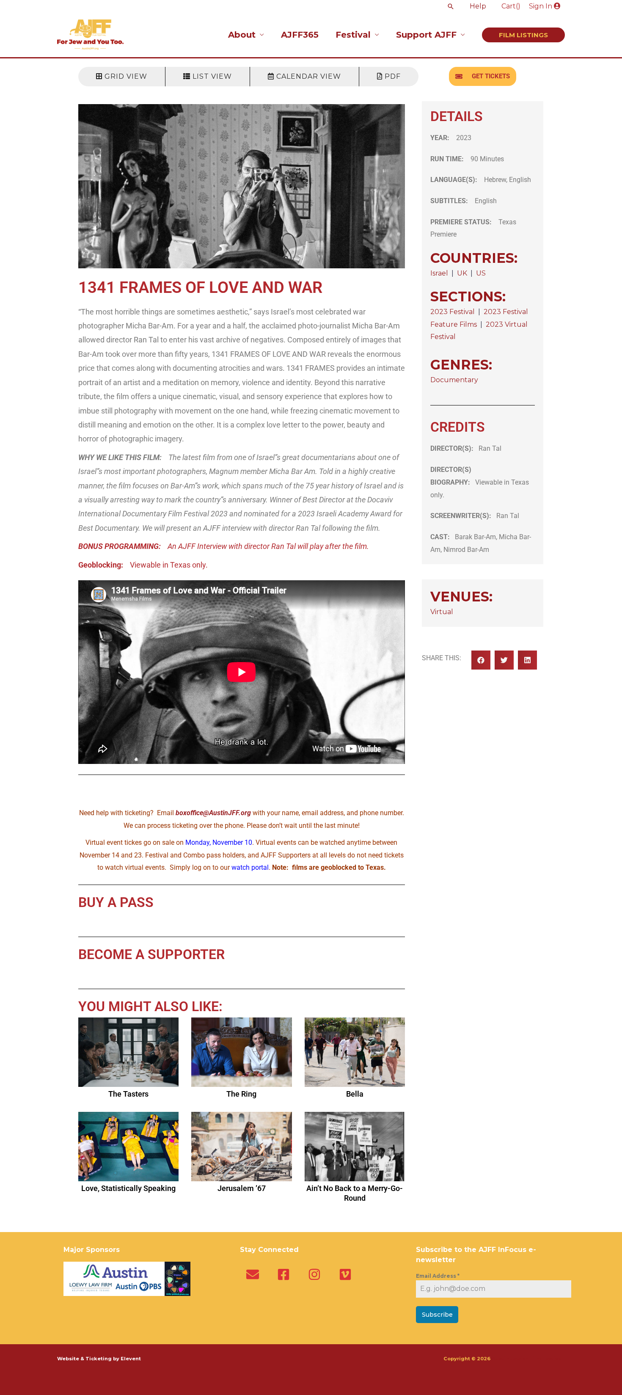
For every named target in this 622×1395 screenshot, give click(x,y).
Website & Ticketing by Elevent (99, 1359)
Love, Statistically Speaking (128, 1188)
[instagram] (316, 1274)
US (481, 273)
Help (478, 6)
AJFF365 (300, 35)
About (242, 35)
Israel (439, 273)
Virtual (441, 612)
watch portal (250, 867)
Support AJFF (426, 35)
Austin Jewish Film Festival (528, 1359)
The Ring (241, 1093)
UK (462, 273)
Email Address (438, 1276)
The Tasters (128, 1093)
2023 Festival (452, 312)
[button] (450, 6)
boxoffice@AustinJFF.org (213, 813)
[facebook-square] (285, 1274)
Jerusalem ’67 (241, 1188)
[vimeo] (347, 1274)
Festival (353, 35)
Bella (354, 1093)
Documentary (454, 380)
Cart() (510, 6)
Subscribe (437, 1314)
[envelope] (254, 1274)
